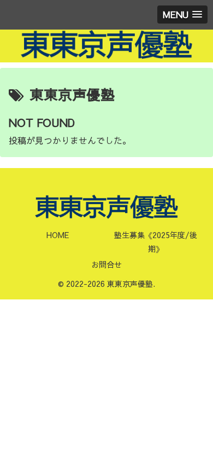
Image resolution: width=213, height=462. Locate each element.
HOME (57, 234)
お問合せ (106, 264)
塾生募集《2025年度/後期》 (155, 241)
